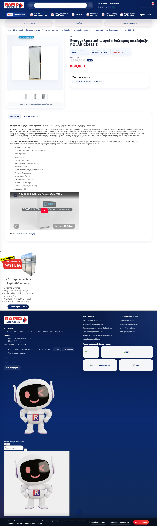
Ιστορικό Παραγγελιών (129, 324)
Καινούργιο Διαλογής (26, 234)
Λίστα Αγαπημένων (127, 328)
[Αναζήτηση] (90, 5)
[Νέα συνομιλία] (5, 444)
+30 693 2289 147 (28, 349)
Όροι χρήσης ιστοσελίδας (93, 332)
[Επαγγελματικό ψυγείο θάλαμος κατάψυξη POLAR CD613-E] (34, 62)
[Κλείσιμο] (8, 444)
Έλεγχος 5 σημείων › (30, 23)
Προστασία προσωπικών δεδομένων (97, 328)
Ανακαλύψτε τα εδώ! (18, 307)
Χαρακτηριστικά (31, 116)
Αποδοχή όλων (141, 522)
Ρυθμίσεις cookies (98, 522)
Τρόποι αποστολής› (130, 23)
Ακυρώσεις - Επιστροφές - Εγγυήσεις (97, 335)
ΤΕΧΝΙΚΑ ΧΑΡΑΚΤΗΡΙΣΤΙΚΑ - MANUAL (89, 82)
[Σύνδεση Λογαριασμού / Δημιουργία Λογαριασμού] (144, 5)
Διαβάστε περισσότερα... (33, 523)
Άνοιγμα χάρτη (12, 368)
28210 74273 (102, 3)
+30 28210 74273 (13, 349)
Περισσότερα (145, 15)
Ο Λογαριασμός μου (127, 320)
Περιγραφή (14, 116)
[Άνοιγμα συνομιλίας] (37, 483)
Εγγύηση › (79, 23)
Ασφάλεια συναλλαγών (92, 339)
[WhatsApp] (113, 7)
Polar (74, 52)
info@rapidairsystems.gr (16, 353)
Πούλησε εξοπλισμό (128, 332)
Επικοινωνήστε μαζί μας (92, 320)
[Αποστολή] (25, 449)
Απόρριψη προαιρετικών (120, 522)
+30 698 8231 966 (43, 349)
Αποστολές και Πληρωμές (93, 324)
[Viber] (109, 7)
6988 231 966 (102, 7)
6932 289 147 (115, 3)
